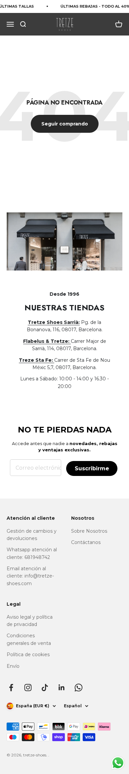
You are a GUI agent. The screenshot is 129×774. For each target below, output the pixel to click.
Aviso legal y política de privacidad (30, 620)
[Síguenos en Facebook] (11, 687)
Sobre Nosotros (89, 531)
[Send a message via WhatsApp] (118, 763)
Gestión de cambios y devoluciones (32, 534)
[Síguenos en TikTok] (44, 687)
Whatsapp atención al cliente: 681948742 (32, 553)
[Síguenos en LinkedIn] (61, 687)
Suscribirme (92, 468)
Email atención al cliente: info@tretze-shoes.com (30, 576)
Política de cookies (28, 655)
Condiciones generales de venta (29, 639)
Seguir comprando (64, 124)
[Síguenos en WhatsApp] (78, 687)
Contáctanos (86, 542)
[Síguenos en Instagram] (27, 687)
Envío (13, 666)
